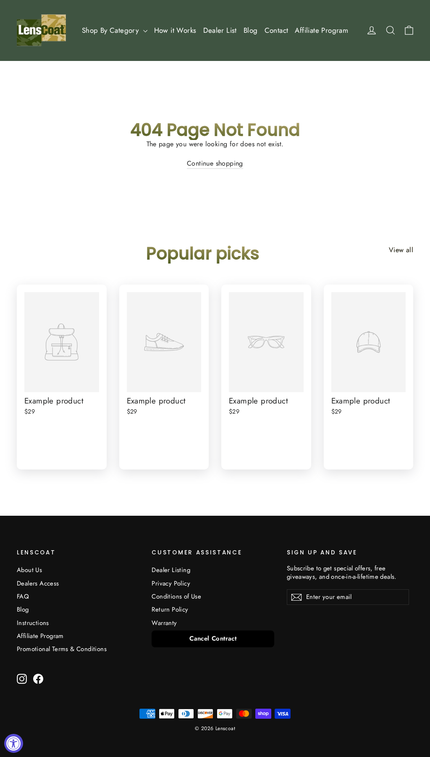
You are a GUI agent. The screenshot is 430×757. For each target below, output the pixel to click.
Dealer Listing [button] (171, 570)
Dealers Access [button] (38, 583)
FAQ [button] (23, 596)
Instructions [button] (33, 623)
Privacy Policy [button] (171, 583)
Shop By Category (111, 30)
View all (401, 250)
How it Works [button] (175, 30)
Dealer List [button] (220, 30)
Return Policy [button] (170, 609)
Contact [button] (276, 30)
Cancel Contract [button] (212, 638)
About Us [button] (29, 570)
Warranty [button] (164, 623)
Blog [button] (251, 30)
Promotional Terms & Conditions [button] (62, 649)
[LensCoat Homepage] (41, 30)
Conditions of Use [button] (176, 596)
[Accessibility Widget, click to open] (13, 743)
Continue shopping (215, 163)
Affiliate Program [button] (321, 30)
